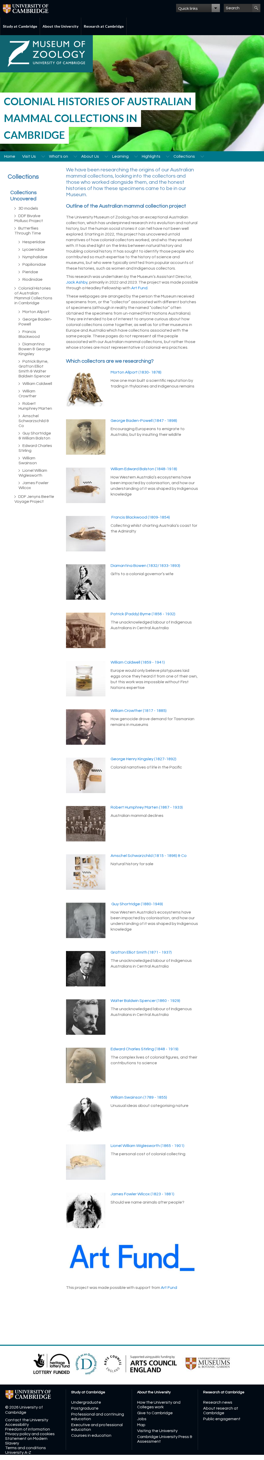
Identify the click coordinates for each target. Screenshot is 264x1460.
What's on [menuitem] (58, 156)
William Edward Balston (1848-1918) (144, 469)
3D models (28, 208)
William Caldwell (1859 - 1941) (138, 662)
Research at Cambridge (104, 26)
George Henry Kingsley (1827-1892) (143, 759)
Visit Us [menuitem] (29, 156)
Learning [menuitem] (120, 156)
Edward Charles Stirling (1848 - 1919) (144, 1049)
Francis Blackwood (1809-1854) (140, 517)
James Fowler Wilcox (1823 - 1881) (142, 1194)
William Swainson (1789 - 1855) (139, 1097)
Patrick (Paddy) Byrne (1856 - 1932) (143, 614)
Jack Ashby (76, 282)
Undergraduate (86, 1402)
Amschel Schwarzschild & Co (34, 421)
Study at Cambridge (20, 26)
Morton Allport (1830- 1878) (136, 372)
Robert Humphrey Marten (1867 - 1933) (147, 807)
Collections (23, 176)
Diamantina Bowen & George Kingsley (35, 349)
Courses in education (91, 1435)
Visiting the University (157, 1431)
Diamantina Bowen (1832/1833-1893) (145, 566)
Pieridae (30, 272)
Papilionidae (34, 264)
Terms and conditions (25, 1448)
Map (141, 1425)
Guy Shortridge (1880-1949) (137, 904)
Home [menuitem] (9, 156)
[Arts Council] (141, 1364)
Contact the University (26, 1420)
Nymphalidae (34, 257)
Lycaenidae (33, 249)
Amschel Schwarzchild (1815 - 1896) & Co (149, 856)
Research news (217, 1402)
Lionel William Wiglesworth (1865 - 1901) (147, 1146)
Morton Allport (36, 312)
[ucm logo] (208, 1364)
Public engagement (222, 1419)
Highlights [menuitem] (151, 156)
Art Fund (139, 288)
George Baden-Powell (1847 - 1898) (144, 421)
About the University (60, 26)
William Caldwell (37, 384)
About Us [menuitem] (90, 156)
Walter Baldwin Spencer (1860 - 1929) (145, 1001)
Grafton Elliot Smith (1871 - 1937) (141, 952)
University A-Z (18, 1452)
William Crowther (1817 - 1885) (139, 711)
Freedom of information (27, 1429)
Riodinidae (32, 279)
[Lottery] (52, 1364)
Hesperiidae (33, 242)
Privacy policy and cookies (30, 1434)
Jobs (141, 1419)
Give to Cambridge (155, 1413)
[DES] (86, 1364)
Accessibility (17, 1425)
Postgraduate (84, 1408)
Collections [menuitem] (184, 156)
